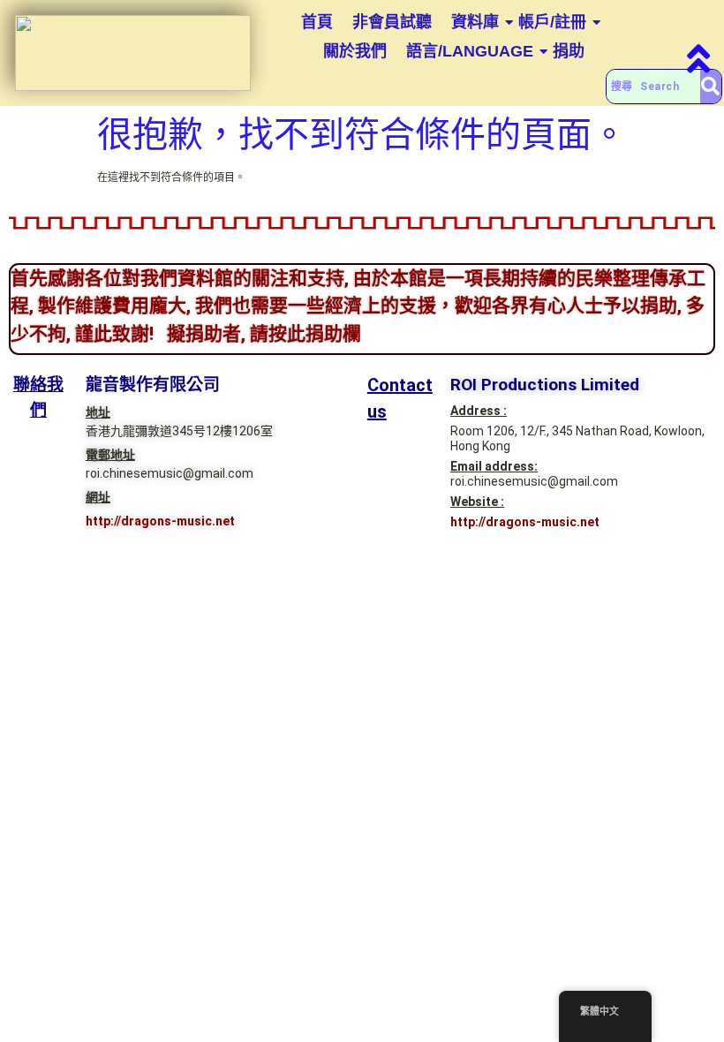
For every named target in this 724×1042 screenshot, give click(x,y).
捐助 (568, 51)
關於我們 (355, 51)
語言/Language (469, 51)
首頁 (317, 22)
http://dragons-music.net (160, 521)
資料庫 (475, 22)
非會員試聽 (392, 22)
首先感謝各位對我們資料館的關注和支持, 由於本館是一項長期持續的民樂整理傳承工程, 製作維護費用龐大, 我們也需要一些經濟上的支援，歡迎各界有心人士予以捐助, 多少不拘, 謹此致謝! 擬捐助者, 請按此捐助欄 (358, 306)
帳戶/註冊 (552, 22)
